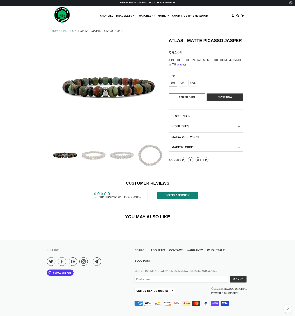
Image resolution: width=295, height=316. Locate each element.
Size (172, 76)
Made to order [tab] (183, 147)
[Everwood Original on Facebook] (63, 261)
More (162, 15)
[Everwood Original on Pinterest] (74, 261)
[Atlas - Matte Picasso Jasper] (108, 87)
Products (70, 30)
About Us (158, 250)
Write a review (177, 195)
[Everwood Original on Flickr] (91, 261)
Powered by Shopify (224, 293)
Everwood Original (234, 288)
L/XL (192, 83)
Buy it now (225, 97)
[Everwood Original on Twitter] (52, 261)
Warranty (195, 250)
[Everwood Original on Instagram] (84, 261)
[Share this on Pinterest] (198, 159)
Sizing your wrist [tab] (185, 136)
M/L (182, 83)
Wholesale (216, 250)
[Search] (238, 16)
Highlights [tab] (180, 126)
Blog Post (143, 260)
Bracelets (124, 15)
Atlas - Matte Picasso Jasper (205, 40)
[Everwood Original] (62, 15)
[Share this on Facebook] (190, 159)
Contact (176, 250)
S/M (173, 83)
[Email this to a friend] (205, 159)
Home (56, 30)
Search (140, 250)
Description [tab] (180, 116)
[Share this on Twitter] (182, 159)
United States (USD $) (152, 291)
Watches (145, 15)
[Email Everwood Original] (98, 261)
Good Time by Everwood (190, 15)
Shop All (107, 15)
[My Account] (233, 16)
